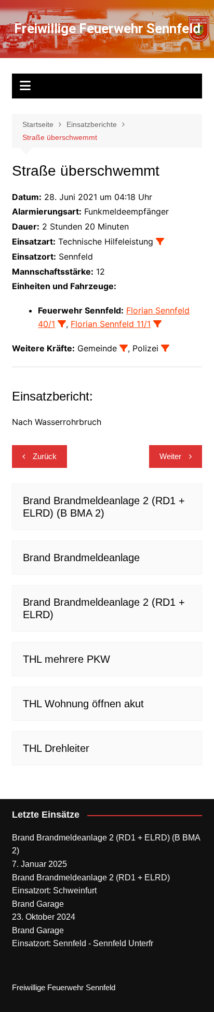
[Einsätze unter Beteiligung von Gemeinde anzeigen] (123, 348)
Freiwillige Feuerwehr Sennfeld (107, 28)
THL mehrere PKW (66, 659)
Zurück (45, 456)
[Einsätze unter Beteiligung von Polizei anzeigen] (165, 348)
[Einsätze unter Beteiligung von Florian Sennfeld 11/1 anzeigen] (157, 324)
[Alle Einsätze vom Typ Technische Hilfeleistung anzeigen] (160, 241)
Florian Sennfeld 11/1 (111, 324)
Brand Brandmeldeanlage (81, 557)
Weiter (170, 456)
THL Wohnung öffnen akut (83, 703)
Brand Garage (38, 904)
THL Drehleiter (56, 748)
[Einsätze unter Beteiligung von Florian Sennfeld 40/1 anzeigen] (62, 324)
